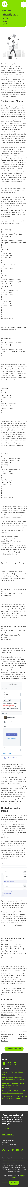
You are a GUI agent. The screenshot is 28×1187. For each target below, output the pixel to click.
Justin (4, 21)
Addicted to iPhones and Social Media (22, 1036)
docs (20, 925)
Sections (4, 129)
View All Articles (14, 1049)
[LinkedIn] (17, 1150)
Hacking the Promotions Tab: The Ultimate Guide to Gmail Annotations (13, 1085)
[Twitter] (13, 1150)
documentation (6, 216)
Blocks (6, 153)
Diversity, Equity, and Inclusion (14, 1160)
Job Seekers (7, 1134)
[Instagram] (8, 1150)
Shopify (9, 70)
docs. (22, 984)
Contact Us (6, 1129)
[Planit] (3, 6)
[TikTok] (22, 1150)
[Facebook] (3, 1150)
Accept (14, 1182)
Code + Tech (6, 10)
